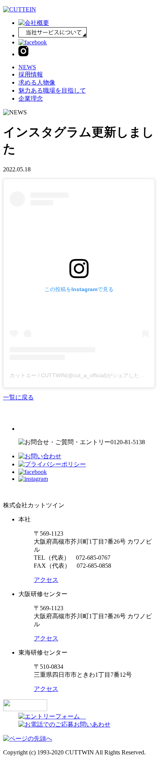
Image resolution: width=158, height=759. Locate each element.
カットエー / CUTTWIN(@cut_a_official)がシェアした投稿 (80, 375)
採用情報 (30, 74)
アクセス (46, 580)
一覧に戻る (18, 397)
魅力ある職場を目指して (52, 90)
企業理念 (30, 98)
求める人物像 (36, 82)
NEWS (27, 67)
